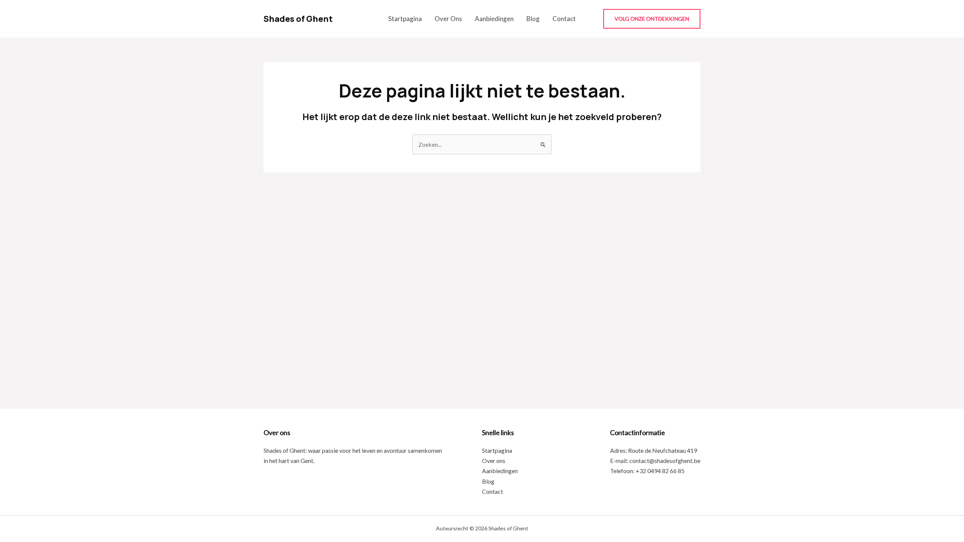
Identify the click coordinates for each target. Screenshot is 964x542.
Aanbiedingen (494, 19)
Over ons (448, 19)
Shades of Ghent (298, 18)
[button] (651, 19)
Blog (533, 19)
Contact (564, 19)
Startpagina (405, 19)
